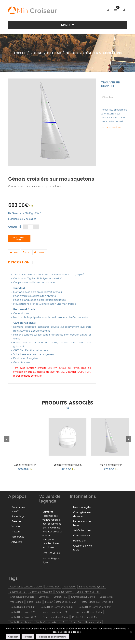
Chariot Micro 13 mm (88, 591)
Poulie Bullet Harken (20, 622)
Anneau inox (52, 586)
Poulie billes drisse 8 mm (55, 612)
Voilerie (36, 53)
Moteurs (16, 531)
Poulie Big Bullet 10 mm (22, 607)
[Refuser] (131, 632)
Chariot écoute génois (22, 596)
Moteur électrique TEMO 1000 (97, 602)
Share (27, 252)
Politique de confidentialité (52, 636)
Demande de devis (111, 127)
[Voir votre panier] (116, 10)
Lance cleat (106, 596)
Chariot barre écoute (41, 591)
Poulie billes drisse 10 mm (88, 612)
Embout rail (60, 596)
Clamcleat (44, 596)
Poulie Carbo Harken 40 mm (86, 622)
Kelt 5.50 (54, 53)
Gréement (17, 521)
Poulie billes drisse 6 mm (23, 612)
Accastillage (18, 516)
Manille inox (16, 602)
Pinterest (40, 252)
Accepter (13, 636)
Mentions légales (82, 507)
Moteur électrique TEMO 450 (60, 602)
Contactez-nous (81, 535)
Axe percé (69, 586)
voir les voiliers (52, 553)
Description (18, 262)
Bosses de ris (17, 591)
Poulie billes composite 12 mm (94, 607)
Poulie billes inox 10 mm (85, 617)
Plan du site (79, 540)
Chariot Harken (64, 591)
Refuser (28, 636)
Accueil (20, 53)
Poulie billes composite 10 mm (56, 607)
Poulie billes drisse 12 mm (24, 617)
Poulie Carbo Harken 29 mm (51, 622)
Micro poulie (34, 602)
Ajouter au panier (19, 238)
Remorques (18, 536)
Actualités (17, 541)
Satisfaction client (82, 530)
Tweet (15, 252)
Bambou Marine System (92, 586)
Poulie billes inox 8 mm (55, 617)
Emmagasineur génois (83, 596)
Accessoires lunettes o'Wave (26, 586)
